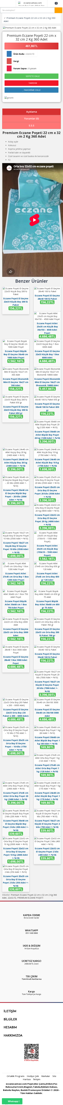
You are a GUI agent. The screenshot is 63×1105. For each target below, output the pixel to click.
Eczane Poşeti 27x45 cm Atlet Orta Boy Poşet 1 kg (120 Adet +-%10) (47, 768)
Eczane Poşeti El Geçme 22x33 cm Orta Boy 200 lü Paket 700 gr (47, 632)
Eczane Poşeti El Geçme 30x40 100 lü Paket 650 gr (47, 407)
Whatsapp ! (13, 1101)
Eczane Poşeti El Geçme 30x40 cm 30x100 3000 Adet (47, 712)
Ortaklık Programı (15, 1076)
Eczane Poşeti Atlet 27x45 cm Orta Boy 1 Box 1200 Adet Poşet (16, 576)
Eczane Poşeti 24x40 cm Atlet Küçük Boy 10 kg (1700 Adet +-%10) (47, 462)
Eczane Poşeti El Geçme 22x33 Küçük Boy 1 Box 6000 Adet (47, 354)
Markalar (45, 1076)
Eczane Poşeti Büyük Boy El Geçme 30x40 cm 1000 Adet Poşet (16, 354)
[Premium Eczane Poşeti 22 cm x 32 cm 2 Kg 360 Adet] (31, 28)
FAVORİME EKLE (32, 89)
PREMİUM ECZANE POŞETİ (30, 897)
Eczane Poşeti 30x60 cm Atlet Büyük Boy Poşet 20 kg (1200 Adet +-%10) (47, 434)
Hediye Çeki (33, 1076)
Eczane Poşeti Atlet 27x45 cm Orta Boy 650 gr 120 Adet (47, 576)
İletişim (36, 1079)
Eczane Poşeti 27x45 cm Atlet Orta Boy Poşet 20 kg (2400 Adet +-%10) (15, 796)
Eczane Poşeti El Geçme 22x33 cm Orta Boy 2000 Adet (15, 632)
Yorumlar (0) (31, 118)
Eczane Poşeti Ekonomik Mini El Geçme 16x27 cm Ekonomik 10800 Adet (47, 382)
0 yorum (32, 68)
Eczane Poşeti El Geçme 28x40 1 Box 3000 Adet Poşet (15, 660)
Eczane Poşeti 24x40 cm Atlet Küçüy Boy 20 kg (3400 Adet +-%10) (15, 462)
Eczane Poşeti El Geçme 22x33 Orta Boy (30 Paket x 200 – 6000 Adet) (16, 712)
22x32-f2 (12, 897)
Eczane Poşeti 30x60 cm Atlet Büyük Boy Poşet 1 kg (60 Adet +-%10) (47, 740)
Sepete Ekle (32, 76)
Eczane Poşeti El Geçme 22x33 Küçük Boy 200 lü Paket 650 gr (15, 410)
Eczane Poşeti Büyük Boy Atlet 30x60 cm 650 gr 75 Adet (47, 604)
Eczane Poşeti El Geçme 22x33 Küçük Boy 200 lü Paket (15, 301)
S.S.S (31, 125)
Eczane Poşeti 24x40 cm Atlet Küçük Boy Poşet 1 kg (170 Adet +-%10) (47, 796)
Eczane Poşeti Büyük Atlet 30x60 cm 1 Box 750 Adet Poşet (16, 604)
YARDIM (32, 82)
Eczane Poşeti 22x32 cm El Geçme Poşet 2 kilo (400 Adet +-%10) (47, 851)
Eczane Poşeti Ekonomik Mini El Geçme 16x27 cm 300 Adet (16, 382)
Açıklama (31, 111)
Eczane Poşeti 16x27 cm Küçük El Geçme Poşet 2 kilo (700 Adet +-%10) (47, 823)
